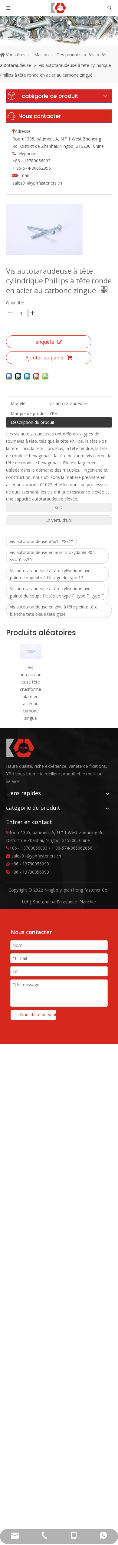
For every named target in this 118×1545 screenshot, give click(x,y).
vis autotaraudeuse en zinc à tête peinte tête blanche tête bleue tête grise (53, 610)
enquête (44, 341)
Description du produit (32, 422)
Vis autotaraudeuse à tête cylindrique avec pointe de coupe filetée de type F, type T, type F (57, 592)
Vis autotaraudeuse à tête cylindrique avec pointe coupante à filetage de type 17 (51, 574)
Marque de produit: (29, 413)
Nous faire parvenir (38, 1014)
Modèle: (18, 403)
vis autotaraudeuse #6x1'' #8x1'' (41, 541)
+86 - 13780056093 (30, 864)
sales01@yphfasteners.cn (37, 183)
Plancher (87, 902)
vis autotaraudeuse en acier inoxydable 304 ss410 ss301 (52, 556)
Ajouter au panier (45, 357)
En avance (67, 902)
